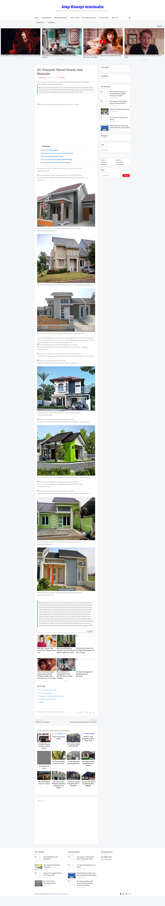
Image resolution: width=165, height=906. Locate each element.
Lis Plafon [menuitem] (51, 22)
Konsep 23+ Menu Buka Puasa (119, 109)
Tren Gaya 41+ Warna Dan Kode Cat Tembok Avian (118, 102)
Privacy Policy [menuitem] (104, 18)
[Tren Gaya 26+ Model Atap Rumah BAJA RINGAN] (88, 775)
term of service (120, 164)
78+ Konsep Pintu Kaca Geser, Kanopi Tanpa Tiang (57, 153)
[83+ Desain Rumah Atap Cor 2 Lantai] (44, 775)
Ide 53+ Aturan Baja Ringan (49, 150)
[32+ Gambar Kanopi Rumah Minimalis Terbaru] (88, 755)
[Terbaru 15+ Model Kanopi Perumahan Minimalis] (73, 775)
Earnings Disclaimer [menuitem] (89, 18)
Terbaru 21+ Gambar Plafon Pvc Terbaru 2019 (53, 874)
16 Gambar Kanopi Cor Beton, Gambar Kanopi (44, 746)
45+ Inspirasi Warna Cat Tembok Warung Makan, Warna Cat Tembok (118, 94)
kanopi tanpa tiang (58, 712)
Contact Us (66, 894)
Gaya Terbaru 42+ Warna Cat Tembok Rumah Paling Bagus (120, 126)
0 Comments (61, 77)
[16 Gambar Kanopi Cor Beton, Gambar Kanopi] (44, 737)
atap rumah (42, 712)
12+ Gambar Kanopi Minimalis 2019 (73, 745)
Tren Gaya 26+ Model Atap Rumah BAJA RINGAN (56, 159)
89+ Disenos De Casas (44, 767)
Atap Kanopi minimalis (82, 6)
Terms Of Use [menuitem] (74, 18)
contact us (118, 160)
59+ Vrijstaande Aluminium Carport (52, 156)
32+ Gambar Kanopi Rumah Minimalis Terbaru (88, 763)
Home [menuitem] (37, 18)
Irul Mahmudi (42, 77)
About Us (60, 894)
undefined (41, 702)
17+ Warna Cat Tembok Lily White (119, 118)
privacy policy (119, 162)
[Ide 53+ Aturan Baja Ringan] (59, 734)
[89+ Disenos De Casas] (44, 757)
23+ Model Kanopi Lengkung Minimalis (73, 762)
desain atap (49, 712)
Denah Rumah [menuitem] (46, 18)
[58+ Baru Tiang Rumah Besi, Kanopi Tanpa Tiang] (88, 734)
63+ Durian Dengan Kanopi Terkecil (59, 762)
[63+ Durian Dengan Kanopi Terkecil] (59, 755)
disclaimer (103, 162)
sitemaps (103, 164)
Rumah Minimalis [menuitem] (60, 18)
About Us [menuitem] (115, 18)
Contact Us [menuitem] (39, 22)
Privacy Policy (53, 894)
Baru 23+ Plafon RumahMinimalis (50, 882)
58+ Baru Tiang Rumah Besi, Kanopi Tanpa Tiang (88, 738)
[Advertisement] (66, 127)
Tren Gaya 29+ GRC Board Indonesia (52, 866)
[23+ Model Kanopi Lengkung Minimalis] (73, 755)
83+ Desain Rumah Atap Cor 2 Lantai (47, 690)
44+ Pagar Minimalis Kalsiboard (51, 858)
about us (103, 160)
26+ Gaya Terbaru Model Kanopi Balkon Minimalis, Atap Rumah (59, 784)
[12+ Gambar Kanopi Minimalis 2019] (73, 737)
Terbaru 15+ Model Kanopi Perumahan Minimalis (73, 783)
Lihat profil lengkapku (106, 859)
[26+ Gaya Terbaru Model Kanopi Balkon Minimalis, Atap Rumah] (59, 775)
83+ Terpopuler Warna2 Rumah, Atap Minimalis (56, 162)
